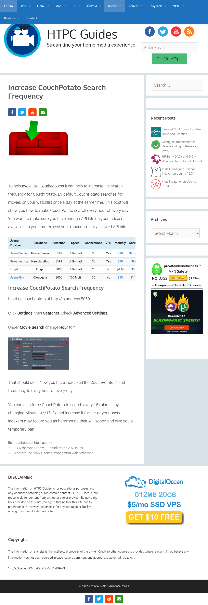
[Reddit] (32, 112)
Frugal (14, 269)
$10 (120, 253)
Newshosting (19, 261)
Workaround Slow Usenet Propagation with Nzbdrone (53, 453)
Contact (31, 18)
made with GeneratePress (109, 586)
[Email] (43, 112)
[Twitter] (22, 112)
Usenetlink (17, 277)
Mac (58, 6)
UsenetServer (19, 253)
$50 (133, 269)
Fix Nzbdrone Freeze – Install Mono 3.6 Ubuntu (49, 448)
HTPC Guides (82, 33)
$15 (120, 277)
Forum (8, 6)
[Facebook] (12, 112)
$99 (133, 261)
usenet (47, 443)
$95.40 (133, 253)
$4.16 (120, 269)
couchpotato (23, 443)
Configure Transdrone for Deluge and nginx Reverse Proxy (179, 146)
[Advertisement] (95, 144)
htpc (37, 443)
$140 (133, 277)
